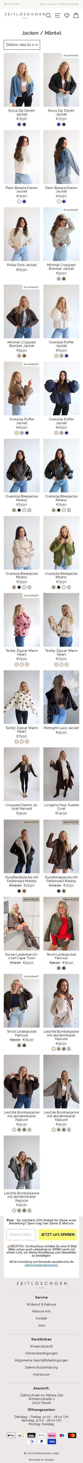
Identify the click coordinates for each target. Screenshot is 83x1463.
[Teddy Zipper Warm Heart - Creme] (27, 664)
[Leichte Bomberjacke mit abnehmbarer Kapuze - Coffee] (58, 1049)
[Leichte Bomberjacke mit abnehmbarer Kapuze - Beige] (53, 1049)
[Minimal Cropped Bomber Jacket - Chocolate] (64, 278)
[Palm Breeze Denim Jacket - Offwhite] (19, 201)
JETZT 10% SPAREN (58, 1234)
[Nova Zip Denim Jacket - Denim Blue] (19, 124)
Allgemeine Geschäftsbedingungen (41, 1360)
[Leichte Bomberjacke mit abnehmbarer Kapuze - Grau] (69, 1049)
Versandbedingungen (41, 1353)
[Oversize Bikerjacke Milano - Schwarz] (19, 510)
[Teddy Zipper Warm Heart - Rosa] (16, 664)
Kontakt (41, 1318)
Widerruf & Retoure (41, 1304)
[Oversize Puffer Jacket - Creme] (56, 355)
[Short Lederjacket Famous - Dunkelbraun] (64, 968)
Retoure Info (41, 1311)
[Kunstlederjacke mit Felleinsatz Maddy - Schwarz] (19, 891)
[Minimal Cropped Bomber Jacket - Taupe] (58, 278)
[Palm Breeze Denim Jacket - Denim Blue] (24, 201)
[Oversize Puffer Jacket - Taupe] (61, 355)
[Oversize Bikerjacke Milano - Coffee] (14, 510)
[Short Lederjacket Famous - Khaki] (58, 968)
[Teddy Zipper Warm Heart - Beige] (21, 664)
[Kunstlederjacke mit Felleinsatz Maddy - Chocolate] (24, 891)
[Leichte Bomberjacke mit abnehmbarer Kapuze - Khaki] (64, 1049)
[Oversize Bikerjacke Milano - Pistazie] (29, 510)
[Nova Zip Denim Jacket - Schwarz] (24, 124)
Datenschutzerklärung (41, 1367)
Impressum (41, 1374)
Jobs (41, 1325)
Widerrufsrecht (41, 1346)
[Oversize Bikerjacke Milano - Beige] (24, 510)
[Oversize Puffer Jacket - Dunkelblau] (66, 355)
